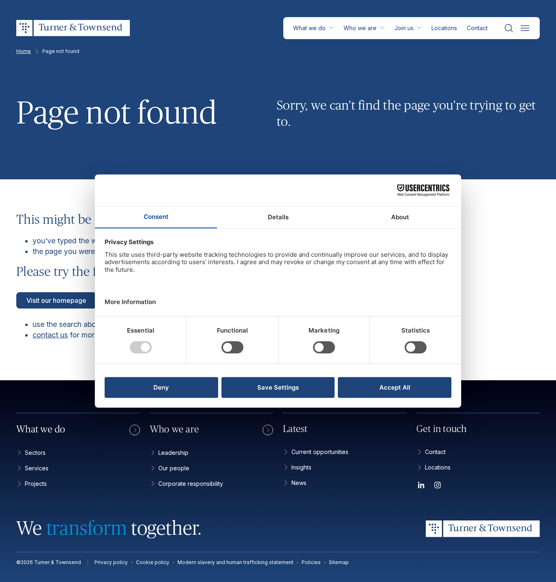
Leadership (173, 452)
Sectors (35, 452)
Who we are (360, 27)
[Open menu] (525, 28)
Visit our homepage (56, 300)
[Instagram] (437, 486)
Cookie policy (152, 562)
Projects (36, 483)
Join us (404, 27)
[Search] (509, 28)
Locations (444, 27)
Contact (477, 27)
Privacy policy (111, 562)
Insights (301, 467)
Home (23, 51)
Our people (173, 468)
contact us (50, 335)
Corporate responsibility (190, 483)
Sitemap (339, 562)
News (298, 482)
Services (36, 468)
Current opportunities (319, 451)
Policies (311, 562)
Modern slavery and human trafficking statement (235, 562)
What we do (309, 27)
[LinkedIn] (421, 486)
